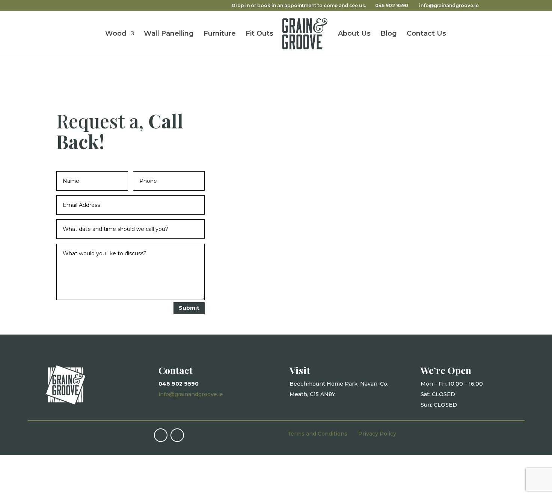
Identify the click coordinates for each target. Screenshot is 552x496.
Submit (189, 308)
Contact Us (426, 34)
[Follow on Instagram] (177, 435)
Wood (116, 34)
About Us (354, 34)
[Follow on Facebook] (160, 435)
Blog (388, 34)
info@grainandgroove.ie (190, 394)
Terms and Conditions (317, 433)
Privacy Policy (377, 433)
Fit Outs (259, 34)
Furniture (220, 34)
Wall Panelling (169, 34)
